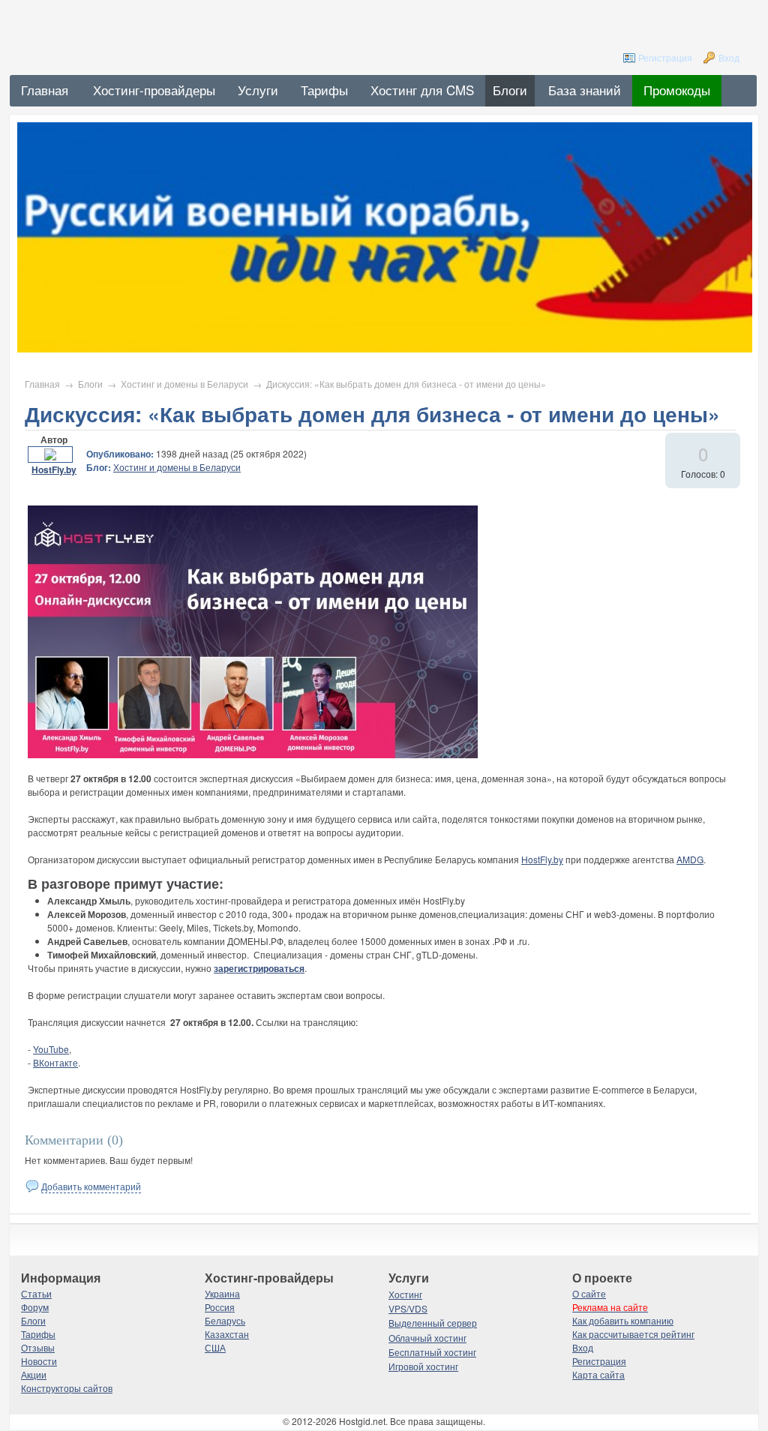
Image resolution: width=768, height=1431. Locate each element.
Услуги (258, 89)
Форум (35, 1306)
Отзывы (38, 1347)
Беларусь (225, 1320)
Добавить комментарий (91, 1186)
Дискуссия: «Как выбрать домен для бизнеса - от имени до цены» (406, 383)
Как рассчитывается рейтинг (633, 1334)
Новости (39, 1360)
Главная (42, 383)
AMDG (690, 859)
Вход (729, 57)
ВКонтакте (55, 1062)
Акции (33, 1374)
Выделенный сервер (432, 1322)
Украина (222, 1293)
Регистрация (665, 57)
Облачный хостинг (427, 1337)
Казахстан (227, 1334)
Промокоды (677, 89)
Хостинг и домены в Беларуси (184, 383)
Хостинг (405, 1294)
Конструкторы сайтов (66, 1388)
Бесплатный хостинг (432, 1352)
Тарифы (324, 89)
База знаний (584, 89)
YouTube (51, 1048)
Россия (220, 1306)
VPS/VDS (408, 1308)
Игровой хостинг (423, 1366)
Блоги (510, 89)
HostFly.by (54, 469)
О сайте (589, 1293)
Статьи (36, 1293)
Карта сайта (598, 1374)
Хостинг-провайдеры (154, 89)
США (215, 1347)
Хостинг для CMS (422, 89)
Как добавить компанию (623, 1320)
